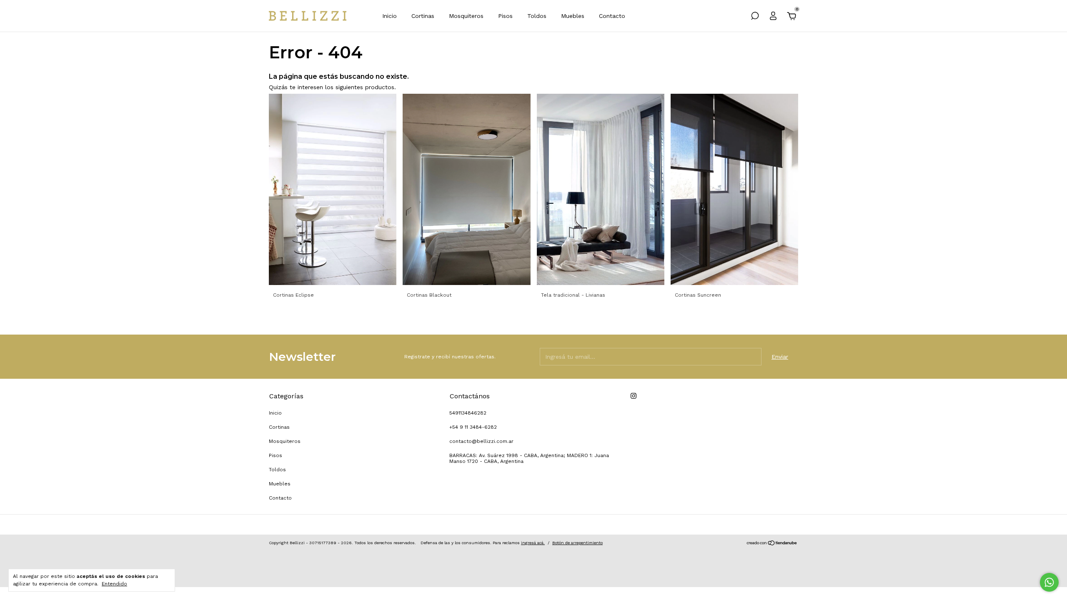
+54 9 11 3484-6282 (473, 427)
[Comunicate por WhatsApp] (1049, 582)
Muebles (572, 15)
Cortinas (422, 15)
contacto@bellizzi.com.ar (481, 441)
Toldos (536, 15)
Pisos (505, 15)
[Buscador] (755, 17)
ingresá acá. (533, 542)
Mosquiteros (466, 15)
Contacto (612, 15)
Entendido (114, 584)
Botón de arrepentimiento (577, 542)
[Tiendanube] (772, 543)
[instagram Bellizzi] (633, 395)
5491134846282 (467, 413)
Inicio (389, 15)
